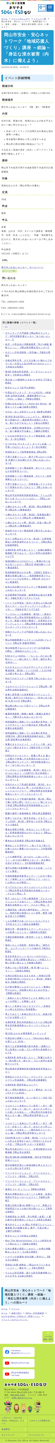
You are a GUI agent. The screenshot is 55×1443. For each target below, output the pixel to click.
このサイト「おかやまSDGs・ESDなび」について (13, 1421)
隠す (7, 327)
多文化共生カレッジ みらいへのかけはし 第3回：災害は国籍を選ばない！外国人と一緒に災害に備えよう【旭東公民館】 (28, 959)
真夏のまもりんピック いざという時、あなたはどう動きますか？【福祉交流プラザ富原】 (28, 747)
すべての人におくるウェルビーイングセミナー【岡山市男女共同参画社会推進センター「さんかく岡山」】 (28, 890)
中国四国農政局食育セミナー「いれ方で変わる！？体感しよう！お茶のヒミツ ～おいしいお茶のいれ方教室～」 (28, 879)
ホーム (4, 19)
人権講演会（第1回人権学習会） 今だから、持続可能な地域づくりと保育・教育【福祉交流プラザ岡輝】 (28, 913)
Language (42, 10)
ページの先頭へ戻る (48, 1338)
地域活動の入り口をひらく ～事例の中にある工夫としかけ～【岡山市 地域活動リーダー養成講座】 (28, 564)
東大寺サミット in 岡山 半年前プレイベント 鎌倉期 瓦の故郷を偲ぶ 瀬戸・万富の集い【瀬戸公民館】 (29, 1227)
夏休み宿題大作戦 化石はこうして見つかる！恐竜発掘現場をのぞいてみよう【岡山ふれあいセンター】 (28, 832)
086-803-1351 (18, 1395)
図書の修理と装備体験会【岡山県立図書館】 (28, 813)
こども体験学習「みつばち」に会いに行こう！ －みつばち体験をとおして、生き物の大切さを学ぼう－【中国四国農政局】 (28, 860)
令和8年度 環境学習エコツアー (21, 1085)
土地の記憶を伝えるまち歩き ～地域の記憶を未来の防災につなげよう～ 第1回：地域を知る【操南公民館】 (28, 978)
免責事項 (6, 1429)
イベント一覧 (40, 19)
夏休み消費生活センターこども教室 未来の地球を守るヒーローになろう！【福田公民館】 (28, 1197)
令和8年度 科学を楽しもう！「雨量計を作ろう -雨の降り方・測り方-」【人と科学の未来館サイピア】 (28, 1060)
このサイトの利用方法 (39, 1421)
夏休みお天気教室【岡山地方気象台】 (25, 841)
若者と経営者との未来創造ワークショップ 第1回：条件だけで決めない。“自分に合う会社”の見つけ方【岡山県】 (28, 697)
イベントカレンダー (20, 19)
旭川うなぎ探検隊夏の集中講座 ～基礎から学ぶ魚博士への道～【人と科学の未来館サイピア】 (28, 1049)
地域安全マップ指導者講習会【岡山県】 (26, 452)
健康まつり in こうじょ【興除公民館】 (25, 1189)
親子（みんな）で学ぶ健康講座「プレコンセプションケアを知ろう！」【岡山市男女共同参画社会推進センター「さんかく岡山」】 (28, 901)
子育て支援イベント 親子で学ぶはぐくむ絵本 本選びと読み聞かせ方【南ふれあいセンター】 (28, 460)
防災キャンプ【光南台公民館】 (21, 1236)
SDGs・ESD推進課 (34, 1313)
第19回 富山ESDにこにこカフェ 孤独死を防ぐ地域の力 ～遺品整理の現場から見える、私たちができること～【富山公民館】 (28, 419)
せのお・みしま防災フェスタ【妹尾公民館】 (28, 412)
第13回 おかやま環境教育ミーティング (25, 1033)
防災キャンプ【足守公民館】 (20, 388)
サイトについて (36, 1435)
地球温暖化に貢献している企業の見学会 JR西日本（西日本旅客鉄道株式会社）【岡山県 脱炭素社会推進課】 (28, 736)
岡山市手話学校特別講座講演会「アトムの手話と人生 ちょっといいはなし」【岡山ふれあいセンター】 (28, 498)
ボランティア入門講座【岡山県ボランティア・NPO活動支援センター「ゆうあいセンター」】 (27, 336)
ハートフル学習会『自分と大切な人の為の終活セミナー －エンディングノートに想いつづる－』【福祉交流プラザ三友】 (28, 606)
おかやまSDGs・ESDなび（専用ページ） (21, 1316)
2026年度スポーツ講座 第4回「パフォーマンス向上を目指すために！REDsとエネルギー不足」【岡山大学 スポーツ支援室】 (28, 1141)
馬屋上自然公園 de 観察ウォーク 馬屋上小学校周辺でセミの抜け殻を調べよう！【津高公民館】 (28, 1208)
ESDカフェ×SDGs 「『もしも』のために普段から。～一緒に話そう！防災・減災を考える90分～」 (28, 659)
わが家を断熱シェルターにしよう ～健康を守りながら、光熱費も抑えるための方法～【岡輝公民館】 (28, 990)
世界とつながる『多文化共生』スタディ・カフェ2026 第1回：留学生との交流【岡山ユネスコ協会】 (28, 821)
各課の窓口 (16, 1313)
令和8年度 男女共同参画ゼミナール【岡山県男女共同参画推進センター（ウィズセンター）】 (28, 1025)
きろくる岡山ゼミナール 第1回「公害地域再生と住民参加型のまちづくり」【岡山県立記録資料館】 (28, 542)
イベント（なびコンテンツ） (14, 1320)
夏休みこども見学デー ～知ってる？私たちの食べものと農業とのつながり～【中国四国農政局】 (28, 848)
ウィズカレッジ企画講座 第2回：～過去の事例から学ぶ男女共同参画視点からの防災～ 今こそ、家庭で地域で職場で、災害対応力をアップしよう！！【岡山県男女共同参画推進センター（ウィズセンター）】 (28, 620)
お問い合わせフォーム (21, 1398)
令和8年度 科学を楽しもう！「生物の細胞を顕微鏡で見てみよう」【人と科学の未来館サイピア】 (28, 553)
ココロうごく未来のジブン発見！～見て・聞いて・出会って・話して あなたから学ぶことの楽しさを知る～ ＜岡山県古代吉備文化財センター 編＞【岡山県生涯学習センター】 (28, 1112)
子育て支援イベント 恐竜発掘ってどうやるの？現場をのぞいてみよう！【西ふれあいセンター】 (28, 487)
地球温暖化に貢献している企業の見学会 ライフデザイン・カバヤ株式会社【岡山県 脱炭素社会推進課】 (28, 725)
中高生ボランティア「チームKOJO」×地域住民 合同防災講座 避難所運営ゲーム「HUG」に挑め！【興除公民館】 (28, 395)
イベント (15, 1309)
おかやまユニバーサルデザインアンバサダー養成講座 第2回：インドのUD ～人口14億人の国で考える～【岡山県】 (28, 670)
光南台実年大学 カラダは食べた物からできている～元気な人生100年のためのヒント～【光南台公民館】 (28, 363)
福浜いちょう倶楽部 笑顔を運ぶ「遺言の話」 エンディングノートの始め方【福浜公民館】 (28, 948)
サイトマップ (8, 1435)
